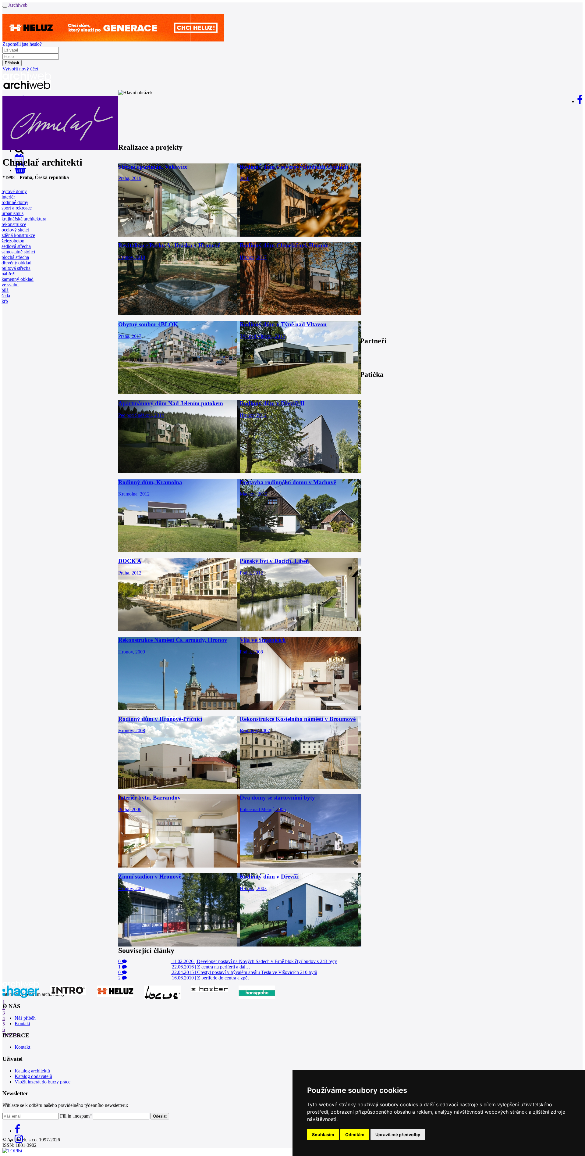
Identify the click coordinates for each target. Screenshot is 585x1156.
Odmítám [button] (354, 1134)
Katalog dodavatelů (33, 1076)
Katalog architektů (32, 1070)
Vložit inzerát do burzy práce (42, 1081)
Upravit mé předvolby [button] (397, 1134)
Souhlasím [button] (323, 1134)
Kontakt (22, 1023)
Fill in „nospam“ (76, 1115)
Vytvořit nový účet (20, 68)
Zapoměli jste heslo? (22, 44)
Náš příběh (25, 1018)
